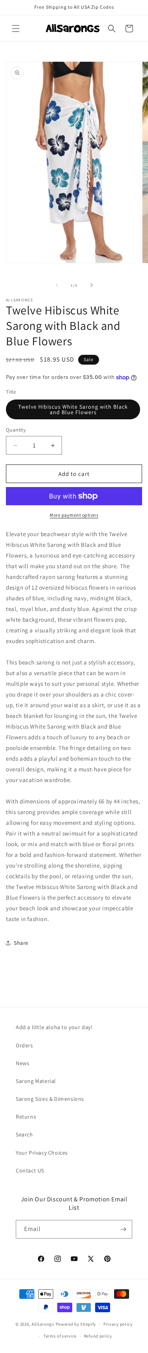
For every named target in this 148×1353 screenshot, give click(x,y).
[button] (15, 28)
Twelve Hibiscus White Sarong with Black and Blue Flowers (73, 409)
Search (24, 1134)
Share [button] (21, 942)
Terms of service (60, 1336)
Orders (24, 1045)
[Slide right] (91, 285)
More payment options (74, 515)
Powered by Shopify (76, 1323)
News (22, 1063)
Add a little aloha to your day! (54, 1027)
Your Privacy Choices (42, 1152)
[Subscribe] (123, 1229)
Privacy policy (118, 1324)
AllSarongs (43, 1323)
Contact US (30, 1170)
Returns (26, 1116)
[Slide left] (57, 285)
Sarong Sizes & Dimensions (50, 1098)
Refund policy (98, 1336)
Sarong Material (36, 1081)
